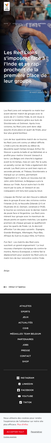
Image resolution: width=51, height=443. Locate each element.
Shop (25, 362)
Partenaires (26, 339)
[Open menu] (46, 6)
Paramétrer (36, 432)
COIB (25, 328)
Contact (25, 356)
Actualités (25, 323)
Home (6, 23)
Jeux (25, 317)
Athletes (25, 306)
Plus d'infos (22, 425)
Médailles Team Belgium (25, 334)
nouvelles (17, 23)
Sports (25, 312)
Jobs (26, 345)
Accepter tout (15, 432)
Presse (25, 351)
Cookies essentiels (10, 437)
